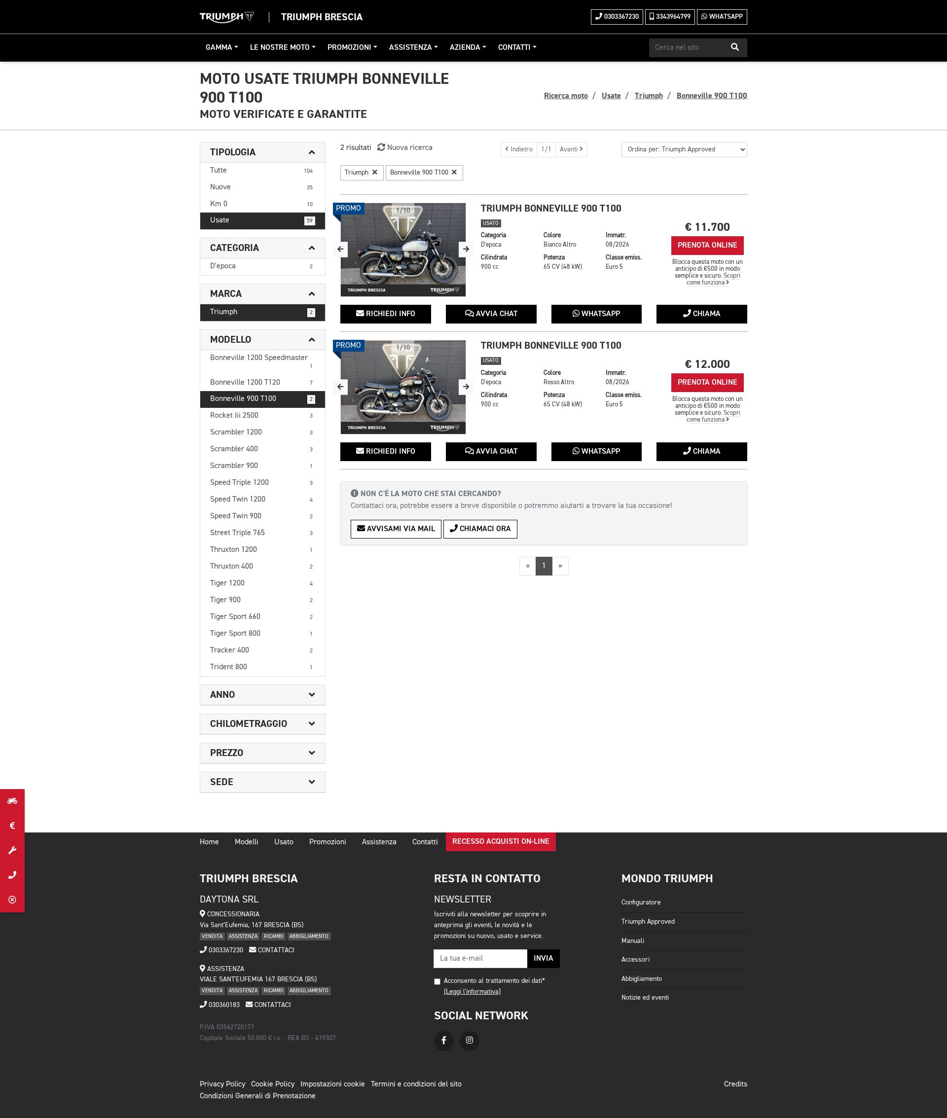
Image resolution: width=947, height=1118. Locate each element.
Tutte (261, 171)
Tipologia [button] (232, 152)
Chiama (706, 314)
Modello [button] (230, 340)
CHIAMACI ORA (484, 529)
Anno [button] (222, 695)
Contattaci (275, 950)
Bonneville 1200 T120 (261, 383)
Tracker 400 (261, 650)
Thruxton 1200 (261, 550)
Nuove (261, 187)
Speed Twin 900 (261, 516)
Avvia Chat (495, 314)
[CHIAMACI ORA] (12, 875)
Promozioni (349, 48)
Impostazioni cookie (332, 1084)
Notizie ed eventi (645, 997)
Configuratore (641, 902)
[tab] (262, 153)
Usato (283, 842)
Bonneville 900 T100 (261, 399)
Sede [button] (221, 782)
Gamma (219, 48)
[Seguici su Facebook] (444, 1041)
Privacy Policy (222, 1084)
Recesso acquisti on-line (500, 842)
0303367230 (620, 16)
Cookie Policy (272, 1084)
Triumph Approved (648, 921)
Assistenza (410, 48)
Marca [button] (226, 294)
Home (209, 842)
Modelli (246, 842)
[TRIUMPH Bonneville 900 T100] (403, 250)
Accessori (635, 959)
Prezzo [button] (226, 753)
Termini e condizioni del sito (416, 1084)
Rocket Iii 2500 (261, 416)
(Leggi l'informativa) (472, 991)
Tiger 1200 (261, 583)
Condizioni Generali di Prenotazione (258, 1096)
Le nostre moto (280, 48)
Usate (261, 220)
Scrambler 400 (261, 449)
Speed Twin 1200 (261, 500)
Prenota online (707, 246)
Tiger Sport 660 (261, 617)
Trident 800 (261, 667)
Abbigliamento (641, 978)
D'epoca (261, 266)
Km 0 (261, 204)
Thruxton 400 (261, 567)
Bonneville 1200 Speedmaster (261, 361)
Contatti (514, 48)
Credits (735, 1084)
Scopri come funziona (714, 279)
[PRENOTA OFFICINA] (12, 850)
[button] (735, 47)
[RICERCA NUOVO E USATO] (12, 801)
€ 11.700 (707, 227)
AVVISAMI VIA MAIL (400, 529)
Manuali (632, 941)
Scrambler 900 (261, 466)
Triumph (261, 312)
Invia (543, 959)
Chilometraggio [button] (248, 724)
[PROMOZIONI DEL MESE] (12, 826)
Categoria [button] (234, 248)
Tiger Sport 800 (261, 634)
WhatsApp (725, 16)
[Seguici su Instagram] (469, 1041)
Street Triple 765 (261, 533)
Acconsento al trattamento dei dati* (494, 980)
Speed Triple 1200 (261, 483)
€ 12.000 (707, 364)
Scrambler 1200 (261, 432)
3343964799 (672, 16)
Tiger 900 (261, 600)
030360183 (223, 1005)
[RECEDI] (12, 900)
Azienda (465, 48)
